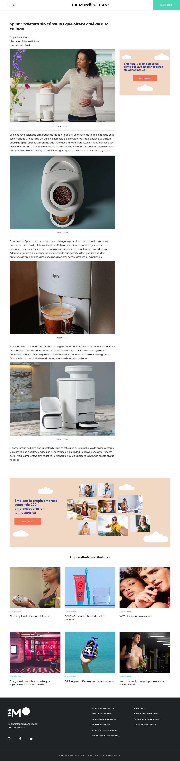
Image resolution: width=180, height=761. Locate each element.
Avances (104, 730)
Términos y (147, 719)
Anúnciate (140, 708)
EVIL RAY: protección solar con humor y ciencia (89, 681)
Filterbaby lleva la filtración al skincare (30, 616)
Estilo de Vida (15, 611)
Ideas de (102, 714)
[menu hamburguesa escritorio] (6, 5)
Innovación (106, 736)
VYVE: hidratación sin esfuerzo (135, 616)
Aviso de (145, 725)
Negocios (103, 708)
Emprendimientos (101, 725)
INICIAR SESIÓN (166, 5)
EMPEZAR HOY (144, 78)
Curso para (146, 714)
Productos (105, 719)
